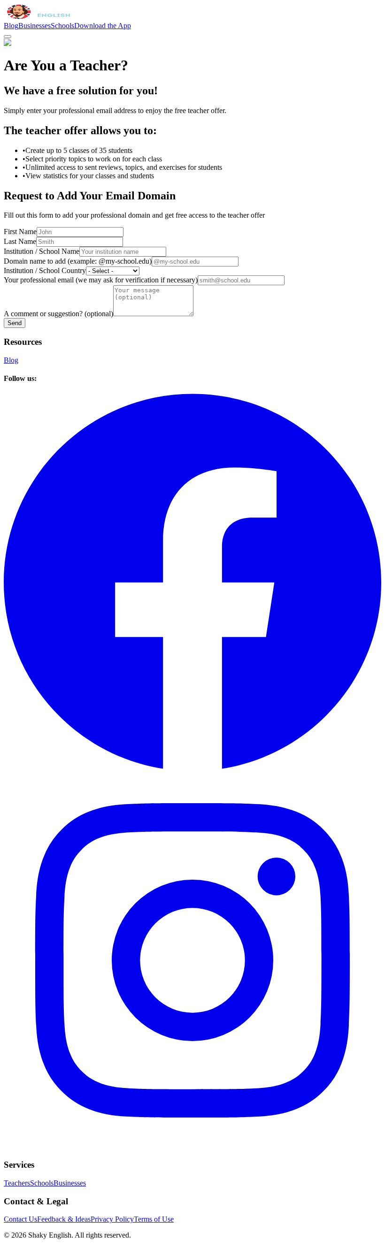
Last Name (20, 241)
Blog (11, 26)
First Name (20, 232)
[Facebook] (192, 767)
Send (15, 323)
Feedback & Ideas (64, 1219)
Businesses (34, 26)
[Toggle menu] (7, 36)
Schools (62, 26)
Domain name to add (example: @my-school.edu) (78, 261)
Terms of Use (154, 1219)
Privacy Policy (112, 1219)
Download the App (102, 26)
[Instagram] (192, 1146)
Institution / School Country (45, 270)
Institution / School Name (41, 251)
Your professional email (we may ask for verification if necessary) (101, 280)
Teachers (17, 1183)
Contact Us (20, 1219)
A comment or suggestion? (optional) (58, 314)
